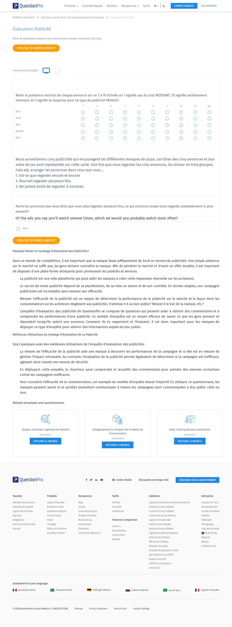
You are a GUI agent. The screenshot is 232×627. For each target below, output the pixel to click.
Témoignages (207, 524)
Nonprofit (116, 507)
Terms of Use (120, 608)
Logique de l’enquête (23, 511)
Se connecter (209, 5)
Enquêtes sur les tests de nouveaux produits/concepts (73, 17)
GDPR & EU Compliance (160, 563)
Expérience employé (56, 511)
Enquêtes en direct (56, 533)
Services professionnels (24, 524)
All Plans (116, 502)
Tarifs (146, 6)
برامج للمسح (175, 590)
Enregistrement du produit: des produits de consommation (118, 431)
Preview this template (25, 70)
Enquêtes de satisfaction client (163, 550)
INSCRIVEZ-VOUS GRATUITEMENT (197, 480)
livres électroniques (87, 511)
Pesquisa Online (64, 590)
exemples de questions (24, 502)
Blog (80, 502)
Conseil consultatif (210, 511)
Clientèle (205, 515)
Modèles (112, 6)
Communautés (54, 515)
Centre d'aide (124, 479)
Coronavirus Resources (89, 533)
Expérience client (55, 507)
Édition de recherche (57, 528)
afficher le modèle (45, 441)
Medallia (116, 539)
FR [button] (155, 6)
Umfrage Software (102, 590)
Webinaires (83, 528)
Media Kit (205, 537)
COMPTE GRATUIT (184, 5)
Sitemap (78, 608)
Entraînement (84, 524)
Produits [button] (70, 6)
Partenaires (206, 520)
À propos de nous (209, 502)
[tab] (57, 70)
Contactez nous (208, 546)
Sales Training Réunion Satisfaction (189, 429)
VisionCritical (118, 535)
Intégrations (18, 520)
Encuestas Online (27, 590)
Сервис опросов (140, 590)
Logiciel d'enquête (55, 502)
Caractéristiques (92, 6)
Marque (204, 541)
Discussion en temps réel (153, 479)
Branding (17, 515)
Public (50, 520)
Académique (118, 511)
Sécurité (16, 528)
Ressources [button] (129, 6)
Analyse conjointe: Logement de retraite (45, 429)
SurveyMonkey (119, 530)
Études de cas (85, 520)
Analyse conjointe (157, 559)
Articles (82, 507)
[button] (164, 6)
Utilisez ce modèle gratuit (36, 48)
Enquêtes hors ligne (158, 546)
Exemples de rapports (23, 507)
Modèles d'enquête (24, 17)
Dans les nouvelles (210, 528)
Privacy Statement (98, 608)
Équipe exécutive (209, 507)
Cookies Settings (141, 608)
